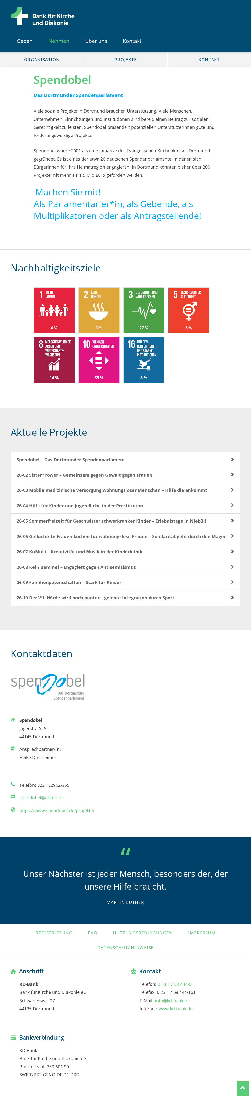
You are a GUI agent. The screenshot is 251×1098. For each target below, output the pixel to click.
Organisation (42, 59)
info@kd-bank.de (172, 1000)
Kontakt (209, 59)
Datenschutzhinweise (125, 947)
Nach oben (243, 1088)
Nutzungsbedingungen (143, 932)
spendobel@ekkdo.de (41, 797)
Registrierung (54, 932)
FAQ (92, 932)
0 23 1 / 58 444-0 (174, 984)
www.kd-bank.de (175, 1008)
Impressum (201, 932)
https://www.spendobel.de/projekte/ (57, 810)
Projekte (126, 59)
